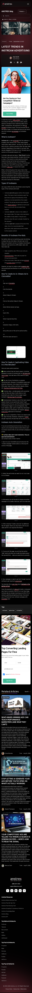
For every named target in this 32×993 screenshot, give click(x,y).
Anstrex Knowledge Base (8, 911)
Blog (10, 19)
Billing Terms (23, 989)
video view (10, 167)
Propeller (4, 945)
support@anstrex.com (16, 886)
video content (16, 120)
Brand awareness (9, 256)
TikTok (27, 417)
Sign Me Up (9, 681)
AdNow (3, 935)
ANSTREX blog (7, 11)
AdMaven (3, 954)
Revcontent (4, 930)
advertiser (12, 610)
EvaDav (3, 956)
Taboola (3, 927)
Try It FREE (9, 114)
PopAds (3, 970)
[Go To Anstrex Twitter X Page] (11, 890)
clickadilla (19, 610)
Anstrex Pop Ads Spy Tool (8, 903)
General (4, 41)
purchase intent (11, 263)
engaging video (25, 266)
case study (15, 584)
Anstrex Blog (4, 914)
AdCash (3, 972)
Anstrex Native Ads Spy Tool (9, 900)
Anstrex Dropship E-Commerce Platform (12, 908)
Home (5, 19)
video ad (16, 589)
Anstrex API (4, 917)
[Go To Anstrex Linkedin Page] (20, 890)
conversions (18, 581)
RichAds (3, 951)
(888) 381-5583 (16, 884)
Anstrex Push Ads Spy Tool (8, 906)
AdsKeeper (4, 938)
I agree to (12, 674)
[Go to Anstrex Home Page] (7, 4)
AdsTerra (3, 959)
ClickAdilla (12, 283)
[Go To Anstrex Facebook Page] (7, 890)
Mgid (2, 932)
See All (27, 691)
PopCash (3, 978)
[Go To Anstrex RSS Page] (24, 890)
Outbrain (3, 924)
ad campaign (15, 131)
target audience (12, 205)
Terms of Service (15, 674)
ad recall (26, 260)
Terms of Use (16, 989)
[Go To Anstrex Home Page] (16, 880)
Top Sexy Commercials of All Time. (13, 388)
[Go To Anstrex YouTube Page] (16, 890)
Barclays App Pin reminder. (15, 397)
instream (4, 610)
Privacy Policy (9, 989)
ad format (16, 140)
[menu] (28, 4)
